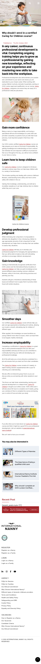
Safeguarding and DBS (9, 600)
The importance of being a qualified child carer (25, 463)
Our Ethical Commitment (9, 587)
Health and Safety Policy (9, 597)
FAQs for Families (7, 584)
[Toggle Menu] (39, 3)
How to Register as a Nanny (10, 618)
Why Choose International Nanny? (13, 589)
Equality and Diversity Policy (11, 608)
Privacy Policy (6, 606)
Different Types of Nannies (25, 451)
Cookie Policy (6, 603)
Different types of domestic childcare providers (17, 592)
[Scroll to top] (37, 659)
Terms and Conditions (8, 595)
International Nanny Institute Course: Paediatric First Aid (26, 475)
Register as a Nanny (8, 550)
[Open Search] (30, 3)
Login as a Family (7, 563)
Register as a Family (8, 553)
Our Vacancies (6, 620)
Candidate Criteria (7, 623)
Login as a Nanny (7, 560)
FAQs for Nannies (7, 581)
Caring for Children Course (20, 224)
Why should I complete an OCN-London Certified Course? (25, 487)
